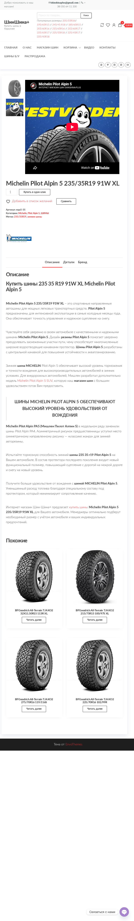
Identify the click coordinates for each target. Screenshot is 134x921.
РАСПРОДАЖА (35, 56)
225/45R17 (74, 32)
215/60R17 (74, 28)
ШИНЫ (45, 213)
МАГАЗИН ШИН (47, 47)
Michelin (22, 213)
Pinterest (108, 64)
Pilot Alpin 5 (34, 213)
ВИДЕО (89, 47)
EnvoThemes (73, 744)
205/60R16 (43, 28)
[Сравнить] (102, 25)
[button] (115, 128)
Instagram (121, 64)
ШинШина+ (16, 22)
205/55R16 (69, 20)
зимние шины (34, 217)
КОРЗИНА (70, 47)
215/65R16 (58, 28)
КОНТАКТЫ (107, 47)
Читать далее (34, 620)
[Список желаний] (108, 25)
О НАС (27, 47)
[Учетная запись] (114, 25)
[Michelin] (19, 238)
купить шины (78, 507)
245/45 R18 (58, 24)
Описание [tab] (52, 262)
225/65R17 (43, 32)
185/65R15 (74, 24)
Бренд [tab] (82, 262)
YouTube (128, 64)
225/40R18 (43, 36)
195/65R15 (43, 24)
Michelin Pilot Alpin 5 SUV (35, 380)
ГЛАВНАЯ (10, 47)
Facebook (101, 64)
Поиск (86, 15)
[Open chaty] (124, 912)
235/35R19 (20, 217)
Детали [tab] (69, 262)
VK (114, 64)
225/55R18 (58, 32)
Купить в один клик (35, 192)
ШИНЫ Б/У (11, 56)
